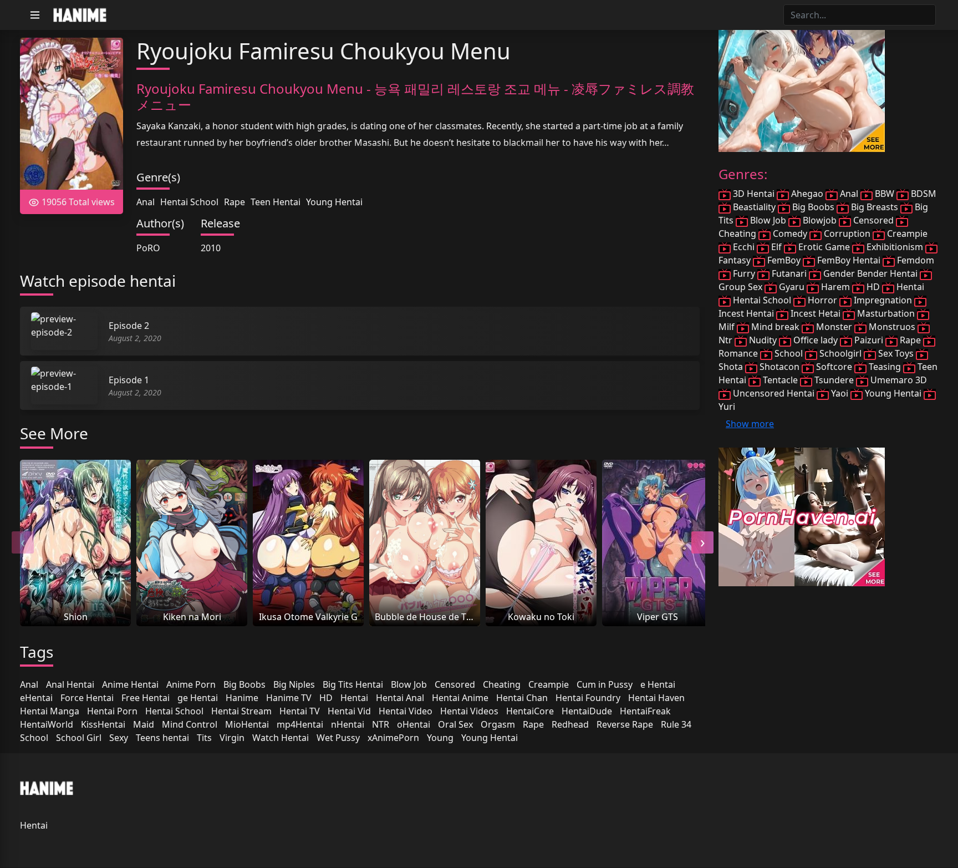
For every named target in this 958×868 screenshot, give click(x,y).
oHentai (413, 724)
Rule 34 (676, 724)
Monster (834, 327)
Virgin (232, 738)
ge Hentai (197, 698)
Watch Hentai (280, 738)
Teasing (885, 367)
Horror (822, 300)
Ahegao (807, 193)
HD (326, 698)
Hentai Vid (349, 711)
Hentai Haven (656, 698)
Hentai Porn (112, 711)
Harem (835, 287)
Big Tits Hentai (353, 684)
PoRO (148, 248)
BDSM (922, 193)
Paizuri (868, 340)
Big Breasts (874, 207)
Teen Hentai (275, 202)
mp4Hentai (300, 724)
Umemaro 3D (897, 380)
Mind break (775, 327)
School (34, 738)
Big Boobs (244, 684)
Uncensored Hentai (774, 393)
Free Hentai (145, 698)
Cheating (502, 684)
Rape (234, 202)
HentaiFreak (645, 711)
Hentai (354, 698)
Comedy (790, 233)
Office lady (815, 340)
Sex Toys (896, 353)
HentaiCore (530, 711)
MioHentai (247, 724)
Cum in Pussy (605, 684)
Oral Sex (455, 724)
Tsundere (834, 380)
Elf (776, 247)
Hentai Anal (400, 698)
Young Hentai (334, 202)
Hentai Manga (49, 711)
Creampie (548, 684)
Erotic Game (824, 247)
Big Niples (294, 684)
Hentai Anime (460, 698)
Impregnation (883, 300)
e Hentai (657, 684)
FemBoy (784, 260)
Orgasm (498, 724)
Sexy (118, 738)
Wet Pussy (338, 738)
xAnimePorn (393, 738)
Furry (744, 273)
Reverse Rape (625, 724)
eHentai (36, 698)
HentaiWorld (46, 724)
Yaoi (839, 393)
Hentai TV (299, 711)
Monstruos (892, 327)
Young (440, 738)
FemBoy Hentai (849, 260)
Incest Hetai (815, 313)
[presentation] (23, 542)
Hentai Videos (469, 711)
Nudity (763, 340)
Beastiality (754, 207)
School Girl (78, 738)
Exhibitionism (894, 247)
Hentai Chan (522, 698)
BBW (884, 193)
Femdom (914, 260)
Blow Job (409, 684)
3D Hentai (754, 193)
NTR (380, 724)
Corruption (847, 233)
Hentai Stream (241, 711)
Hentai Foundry (588, 698)
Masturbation (886, 313)
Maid (143, 724)
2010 (211, 248)
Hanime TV (289, 698)
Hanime (242, 698)
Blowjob (820, 220)
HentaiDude (587, 711)
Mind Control (189, 724)
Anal (145, 202)
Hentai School (189, 202)
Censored (455, 684)
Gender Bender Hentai (870, 273)
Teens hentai (162, 738)
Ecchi (744, 247)
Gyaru (792, 287)
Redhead (570, 724)
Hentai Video (405, 711)
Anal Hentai (70, 684)
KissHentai (103, 724)
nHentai (347, 724)
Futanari (789, 273)
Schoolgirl (840, 353)
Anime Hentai (130, 684)
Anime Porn (191, 684)
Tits (204, 738)
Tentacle (780, 380)
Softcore (834, 367)
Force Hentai (87, 698)
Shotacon (779, 367)
